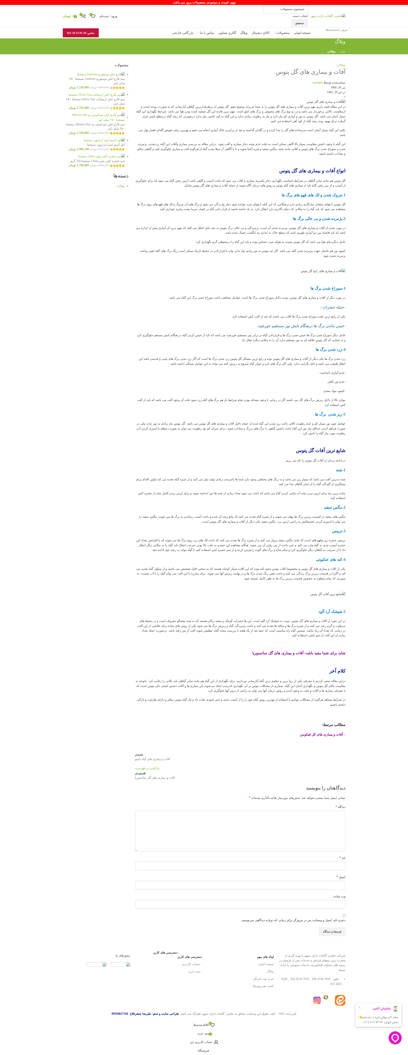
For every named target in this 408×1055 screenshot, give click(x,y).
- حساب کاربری (192, 964)
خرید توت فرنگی (263, 978)
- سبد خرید (195, 971)
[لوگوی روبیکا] (328, 1000)
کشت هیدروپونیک (263, 986)
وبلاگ (270, 971)
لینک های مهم (265, 956)
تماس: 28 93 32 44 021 (80, 33)
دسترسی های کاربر (177, 955)
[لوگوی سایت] (327, 16)
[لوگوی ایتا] (340, 1000)
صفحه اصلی (266, 964)
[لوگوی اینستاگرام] (317, 1000)
